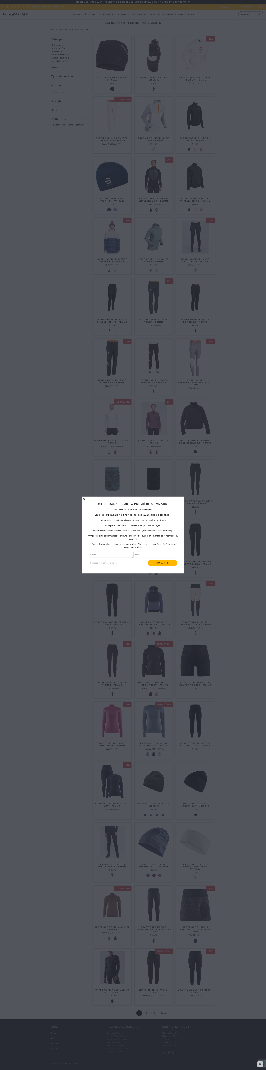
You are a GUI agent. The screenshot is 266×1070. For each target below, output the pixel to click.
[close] (84, 499)
